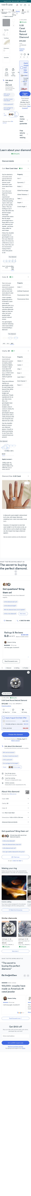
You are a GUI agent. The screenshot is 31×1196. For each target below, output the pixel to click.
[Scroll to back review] (24, 975)
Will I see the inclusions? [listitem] (7, 94)
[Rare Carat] (6, 5)
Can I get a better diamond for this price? (13, 851)
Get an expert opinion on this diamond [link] (14, 537)
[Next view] (13, 25)
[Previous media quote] (15, 571)
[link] (25, 94)
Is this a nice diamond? (9, 841)
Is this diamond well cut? (9, 848)
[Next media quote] (15, 574)
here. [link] (4, 521)
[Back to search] (2, 668)
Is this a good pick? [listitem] (8, 104)
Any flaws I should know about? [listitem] (8, 99)
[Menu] (29, 5)
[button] (6, 22)
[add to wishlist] (28, 672)
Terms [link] (23, 1048)
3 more (5, 114)
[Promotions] (17, 5)
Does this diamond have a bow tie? (12, 844)
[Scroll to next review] (28, 975)
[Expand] (27, 482)
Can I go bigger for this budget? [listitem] (8, 108)
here (3, 188)
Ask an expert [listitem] (15, 114)
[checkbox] (22, 68)
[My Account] (21, 5)
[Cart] (25, 5)
